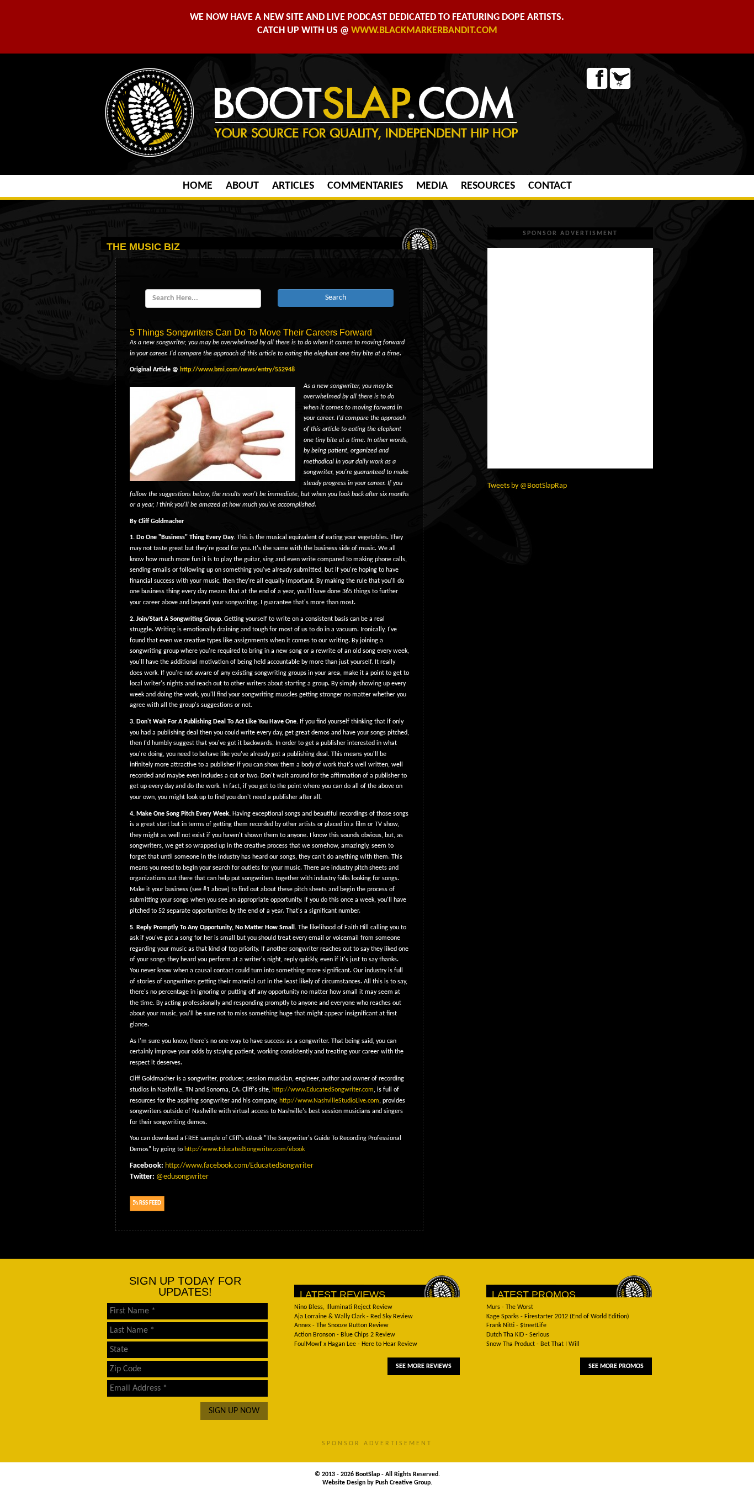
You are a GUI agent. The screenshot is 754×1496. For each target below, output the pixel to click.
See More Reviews (424, 1366)
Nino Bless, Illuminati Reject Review (343, 1307)
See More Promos (616, 1366)
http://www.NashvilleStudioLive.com (329, 1101)
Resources (488, 185)
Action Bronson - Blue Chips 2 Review (344, 1335)
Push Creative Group (403, 1482)
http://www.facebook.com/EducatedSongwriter (239, 1166)
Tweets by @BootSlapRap (527, 486)
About (242, 185)
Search (335, 298)
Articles (293, 185)
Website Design (344, 1482)
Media (432, 185)
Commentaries (365, 185)
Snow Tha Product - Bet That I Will (533, 1344)
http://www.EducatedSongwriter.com (323, 1090)
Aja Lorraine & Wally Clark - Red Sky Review (353, 1316)
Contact (550, 185)
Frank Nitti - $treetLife (516, 1325)
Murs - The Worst (509, 1307)
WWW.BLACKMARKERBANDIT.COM (424, 30)
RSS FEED (149, 1203)
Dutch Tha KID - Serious (517, 1335)
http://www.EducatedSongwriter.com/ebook (244, 1149)
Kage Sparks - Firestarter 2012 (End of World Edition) (557, 1316)
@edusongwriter (182, 1177)
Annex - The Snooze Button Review (341, 1325)
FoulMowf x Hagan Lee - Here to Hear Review (355, 1344)
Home (198, 185)
